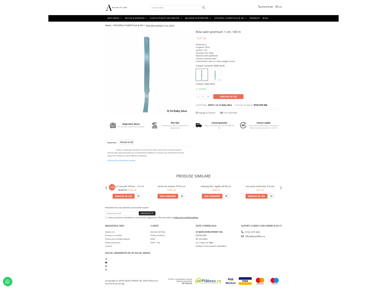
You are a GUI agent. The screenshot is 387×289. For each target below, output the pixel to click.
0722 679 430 (252, 232)
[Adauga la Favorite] (138, 196)
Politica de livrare (112, 242)
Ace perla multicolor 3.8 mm (260, 186)
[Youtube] (106, 262)
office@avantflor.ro (254, 236)
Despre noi (110, 232)
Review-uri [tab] (126, 142)
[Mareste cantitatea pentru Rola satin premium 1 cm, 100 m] (208, 96)
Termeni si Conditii (113, 235)
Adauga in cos (228, 96)
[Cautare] (203, 7)
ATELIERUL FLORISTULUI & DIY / (129, 25)
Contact (108, 246)
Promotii (255, 18)
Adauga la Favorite (206, 112)
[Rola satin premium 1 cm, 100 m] (148, 72)
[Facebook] (106, 259)
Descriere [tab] (111, 142)
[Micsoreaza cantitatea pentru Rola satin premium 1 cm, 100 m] (198, 96)
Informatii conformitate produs (121, 160)
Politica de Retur (157, 235)
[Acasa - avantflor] (120, 7)
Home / (109, 25)
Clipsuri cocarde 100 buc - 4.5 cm (127, 186)
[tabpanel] (148, 72)
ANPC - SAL (155, 242)
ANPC (153, 239)
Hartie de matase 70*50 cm (171, 186)
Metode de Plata (157, 232)
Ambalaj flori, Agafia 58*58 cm (216, 186)
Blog (265, 18)
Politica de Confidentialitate (185, 217)
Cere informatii (230, 112)
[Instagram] (106, 269)
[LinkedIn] (106, 266)
